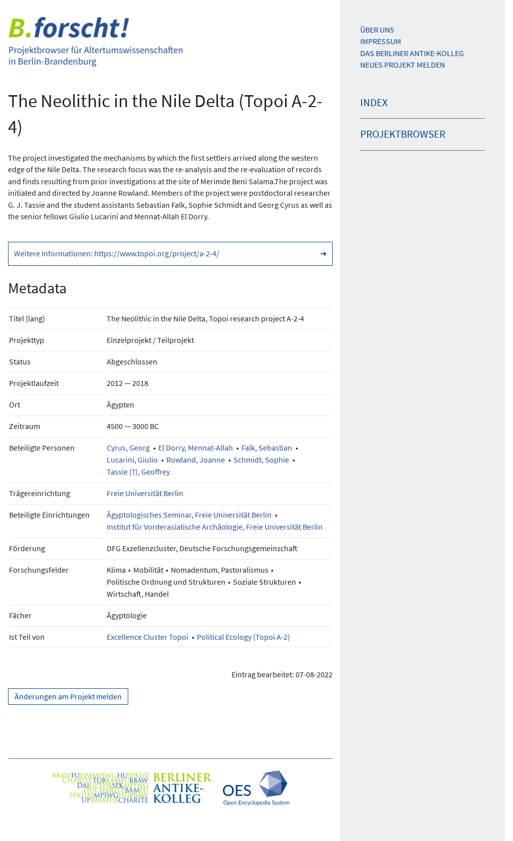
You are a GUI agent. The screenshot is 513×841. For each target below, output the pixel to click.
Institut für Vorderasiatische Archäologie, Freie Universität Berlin (215, 527)
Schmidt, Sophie (261, 460)
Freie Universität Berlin (145, 493)
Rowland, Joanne (195, 460)
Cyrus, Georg (128, 448)
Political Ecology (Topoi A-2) (243, 637)
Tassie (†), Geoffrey (138, 472)
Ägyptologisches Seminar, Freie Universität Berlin (189, 515)
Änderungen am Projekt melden (68, 696)
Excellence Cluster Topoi (147, 637)
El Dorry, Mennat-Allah (195, 448)
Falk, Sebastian (266, 448)
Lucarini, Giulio (132, 460)
